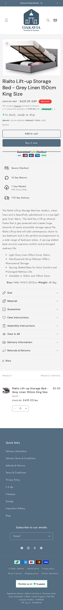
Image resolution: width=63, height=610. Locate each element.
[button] (6, 20)
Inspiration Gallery (15, 508)
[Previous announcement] (5, 3)
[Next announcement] (57, 3)
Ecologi (10, 501)
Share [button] (8, 360)
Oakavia (20, 568)
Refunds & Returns (15, 465)
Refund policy (33, 568)
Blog (8, 515)
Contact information (49, 573)
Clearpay (10, 494)
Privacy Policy (13, 479)
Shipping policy (31, 573)
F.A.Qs (9, 487)
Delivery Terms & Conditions (20, 458)
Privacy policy (48, 568)
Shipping (17, 106)
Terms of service (15, 573)
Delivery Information (16, 451)
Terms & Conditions (16, 472)
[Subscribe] (49, 536)
